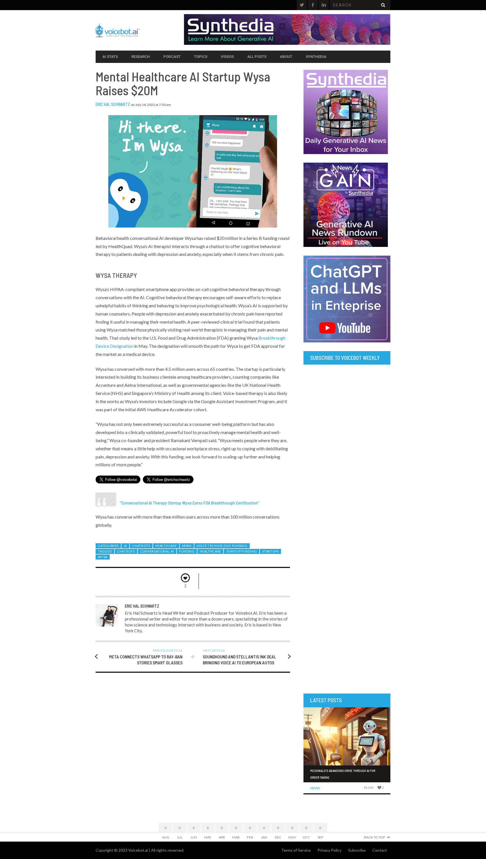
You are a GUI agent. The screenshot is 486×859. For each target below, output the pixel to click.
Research (140, 56)
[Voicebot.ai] (140, 30)
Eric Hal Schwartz (113, 104)
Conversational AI (157, 551)
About (286, 56)
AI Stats (110, 56)
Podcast (172, 56)
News (187, 545)
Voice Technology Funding (222, 545)
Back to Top (374, 837)
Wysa (102, 557)
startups (270, 551)
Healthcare (166, 545)
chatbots (126, 551)
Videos (227, 56)
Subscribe (357, 850)
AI (125, 545)
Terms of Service (296, 850)
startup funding (241, 551)
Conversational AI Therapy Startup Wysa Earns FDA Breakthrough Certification (189, 502)
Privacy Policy (329, 850)
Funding (187, 551)
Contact (379, 850)
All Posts (256, 56)
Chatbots (141, 545)
